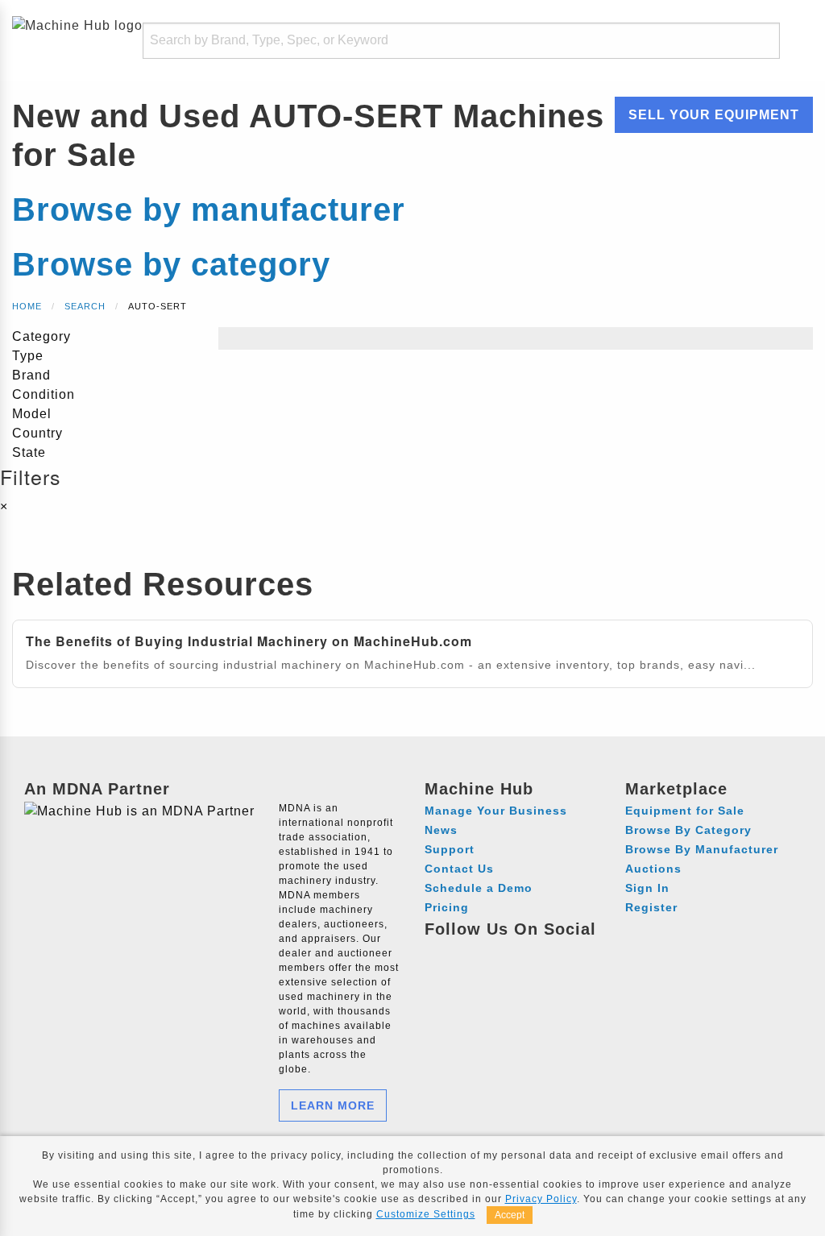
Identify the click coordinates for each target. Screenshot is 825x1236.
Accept (509, 1215)
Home (27, 306)
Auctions (653, 868)
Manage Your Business (496, 810)
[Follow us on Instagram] (469, 952)
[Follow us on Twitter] (529, 952)
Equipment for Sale (684, 810)
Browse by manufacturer (208, 209)
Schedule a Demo (479, 887)
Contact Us (459, 868)
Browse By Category (688, 829)
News (441, 829)
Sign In (647, 887)
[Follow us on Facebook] (439, 952)
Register (651, 907)
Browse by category (171, 264)
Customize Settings (425, 1214)
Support (450, 849)
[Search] (757, 41)
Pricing (447, 907)
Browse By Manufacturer (701, 849)
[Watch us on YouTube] (499, 952)
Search (85, 306)
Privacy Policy (541, 1199)
